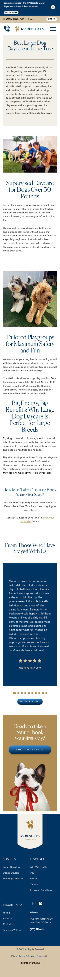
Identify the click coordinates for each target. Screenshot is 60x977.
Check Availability (30, 749)
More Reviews (30, 701)
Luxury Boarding (11, 867)
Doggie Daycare (11, 873)
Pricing (6, 913)
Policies (33, 878)
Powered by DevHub (30, 963)
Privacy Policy (18, 956)
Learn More (11, 13)
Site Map (30, 956)
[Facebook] (33, 903)
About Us (7, 918)
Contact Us (8, 924)
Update (32, 19)
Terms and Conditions (41, 890)
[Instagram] (41, 903)
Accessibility (42, 956)
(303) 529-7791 (37, 929)
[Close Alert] (53, 7)
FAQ (32, 873)
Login (51, 19)
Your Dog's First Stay (13, 878)
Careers (34, 884)
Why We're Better (39, 867)
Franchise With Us (12, 930)
